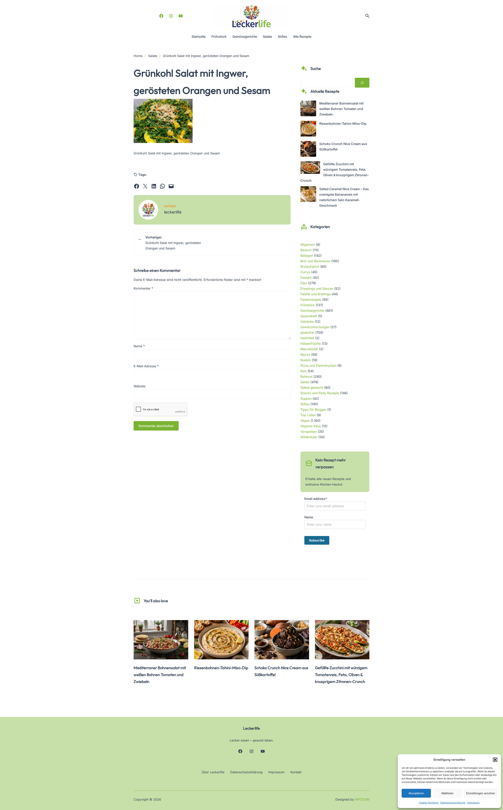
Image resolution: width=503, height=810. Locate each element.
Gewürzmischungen (315, 327)
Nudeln (305, 360)
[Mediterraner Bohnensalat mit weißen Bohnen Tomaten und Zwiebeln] (308, 109)
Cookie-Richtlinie (428, 802)
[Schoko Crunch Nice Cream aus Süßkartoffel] (308, 149)
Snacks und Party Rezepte (319, 393)
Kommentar (143, 288)
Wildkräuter (309, 437)
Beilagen (306, 255)
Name (139, 346)
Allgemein (307, 244)
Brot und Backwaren (315, 261)
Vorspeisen (308, 431)
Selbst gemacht (311, 387)
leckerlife (173, 212)
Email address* (315, 499)
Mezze (305, 354)
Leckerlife (251, 728)
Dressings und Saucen (316, 288)
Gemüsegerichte (312, 310)
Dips (303, 283)
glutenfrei (307, 332)
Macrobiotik (309, 349)
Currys (305, 272)
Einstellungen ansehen (480, 793)
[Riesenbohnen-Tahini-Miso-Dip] (308, 129)
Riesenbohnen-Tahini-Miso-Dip (342, 124)
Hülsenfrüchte (310, 343)
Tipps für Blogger (313, 409)
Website (139, 386)
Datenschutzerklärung (452, 802)
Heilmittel (307, 338)
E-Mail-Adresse (146, 366)
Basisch (306, 250)
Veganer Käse (310, 426)
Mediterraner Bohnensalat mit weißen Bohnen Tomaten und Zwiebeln (341, 108)
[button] (495, 760)
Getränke (307, 321)
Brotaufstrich (309, 266)
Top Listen (308, 415)
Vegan (305, 420)
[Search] (362, 83)
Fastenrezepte (310, 299)
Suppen (306, 398)
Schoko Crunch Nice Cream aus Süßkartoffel (281, 671)
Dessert (306, 277)
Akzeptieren (416, 793)
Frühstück (307, 305)
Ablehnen (447, 793)
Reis (303, 371)
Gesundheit (308, 316)
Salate (304, 382)
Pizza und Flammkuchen (318, 365)
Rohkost (306, 376)
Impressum (473, 802)
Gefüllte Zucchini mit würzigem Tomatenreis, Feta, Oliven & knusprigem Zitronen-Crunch (341, 674)
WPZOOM (362, 799)
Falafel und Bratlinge (315, 294)
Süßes (304, 404)
